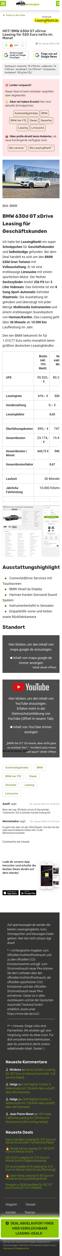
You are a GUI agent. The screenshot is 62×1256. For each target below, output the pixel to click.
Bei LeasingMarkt (41, 148)
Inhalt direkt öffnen (44, 667)
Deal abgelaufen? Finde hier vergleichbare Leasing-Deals (31, 1228)
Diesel (33, 120)
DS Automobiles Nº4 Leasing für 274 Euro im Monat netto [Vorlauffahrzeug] (30, 1168)
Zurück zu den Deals (15, 15)
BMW (44, 113)
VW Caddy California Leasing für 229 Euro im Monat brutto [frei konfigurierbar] (29, 1118)
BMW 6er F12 (18, 120)
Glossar (31, 1204)
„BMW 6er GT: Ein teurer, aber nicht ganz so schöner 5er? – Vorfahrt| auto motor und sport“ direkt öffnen (31, 747)
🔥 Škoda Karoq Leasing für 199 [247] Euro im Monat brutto (30, 1150)
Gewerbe (46, 120)
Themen (29, 1212)
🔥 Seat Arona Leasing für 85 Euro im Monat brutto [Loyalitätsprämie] (30, 1177)
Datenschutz (22, 1248)
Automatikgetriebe (26, 113)
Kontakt (11, 1212)
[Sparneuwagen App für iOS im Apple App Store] (10, 893)
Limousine (37, 127)
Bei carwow (17, 148)
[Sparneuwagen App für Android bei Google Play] (28, 893)
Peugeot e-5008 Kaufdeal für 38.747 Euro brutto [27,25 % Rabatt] (29, 1186)
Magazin (11, 1204)
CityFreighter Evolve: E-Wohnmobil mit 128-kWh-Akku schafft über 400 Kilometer (30, 1088)
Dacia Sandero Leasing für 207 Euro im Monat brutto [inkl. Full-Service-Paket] (31, 1073)
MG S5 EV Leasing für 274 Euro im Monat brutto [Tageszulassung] (28, 1159)
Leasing (23, 127)
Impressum (9, 1248)
